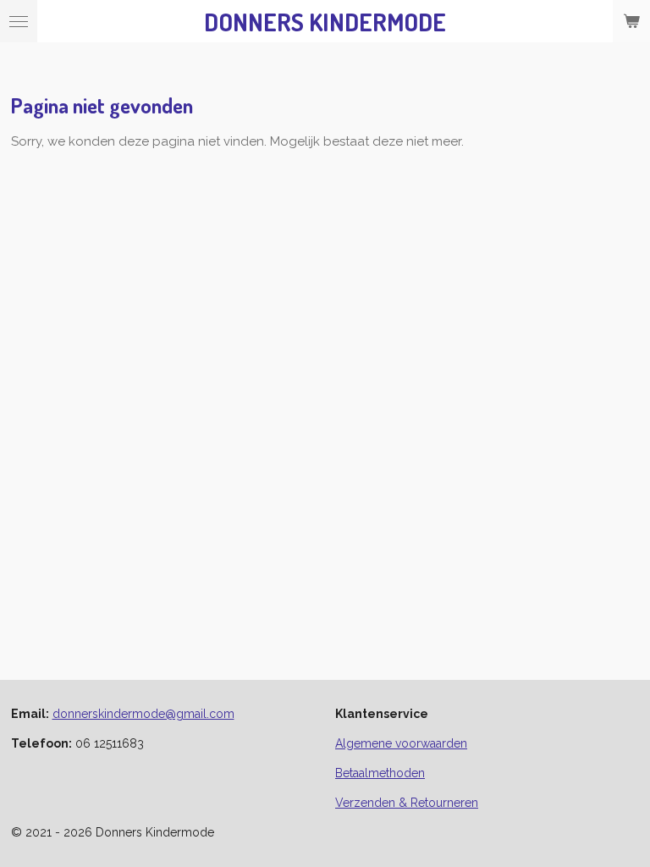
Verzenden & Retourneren (406, 802)
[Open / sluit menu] (18, 21)
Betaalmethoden (380, 773)
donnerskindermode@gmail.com (143, 714)
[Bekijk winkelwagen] (631, 21)
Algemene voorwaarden (401, 743)
